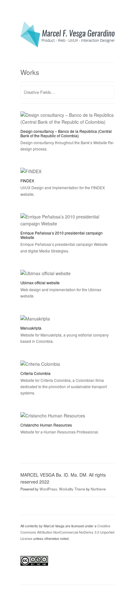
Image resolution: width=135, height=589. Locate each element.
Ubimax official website (40, 282)
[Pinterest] (25, 504)
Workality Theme (72, 488)
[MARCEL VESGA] (67, 45)
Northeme (98, 488)
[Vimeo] (33, 504)
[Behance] (51, 504)
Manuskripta (30, 328)
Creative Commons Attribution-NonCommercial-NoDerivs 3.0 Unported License (67, 532)
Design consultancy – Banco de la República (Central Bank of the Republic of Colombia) (66, 133)
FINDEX (27, 180)
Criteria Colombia (35, 373)
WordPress (48, 488)
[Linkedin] (42, 504)
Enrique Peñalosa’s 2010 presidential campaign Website (61, 235)
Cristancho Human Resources (46, 425)
